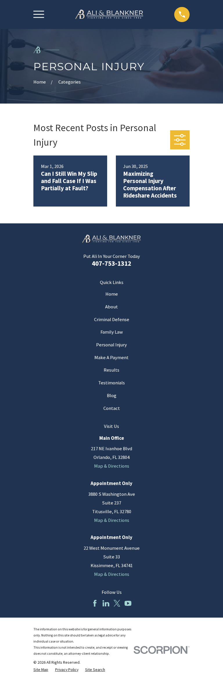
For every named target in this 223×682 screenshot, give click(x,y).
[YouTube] (128, 603)
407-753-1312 (111, 263)
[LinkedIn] (105, 603)
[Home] (109, 14)
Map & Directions (111, 466)
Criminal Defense (111, 319)
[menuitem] (40, 669)
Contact (111, 408)
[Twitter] (117, 603)
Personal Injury (111, 345)
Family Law (111, 332)
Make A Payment (111, 357)
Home (111, 294)
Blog (111, 395)
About (111, 307)
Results (111, 370)
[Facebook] (94, 603)
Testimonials (111, 383)
